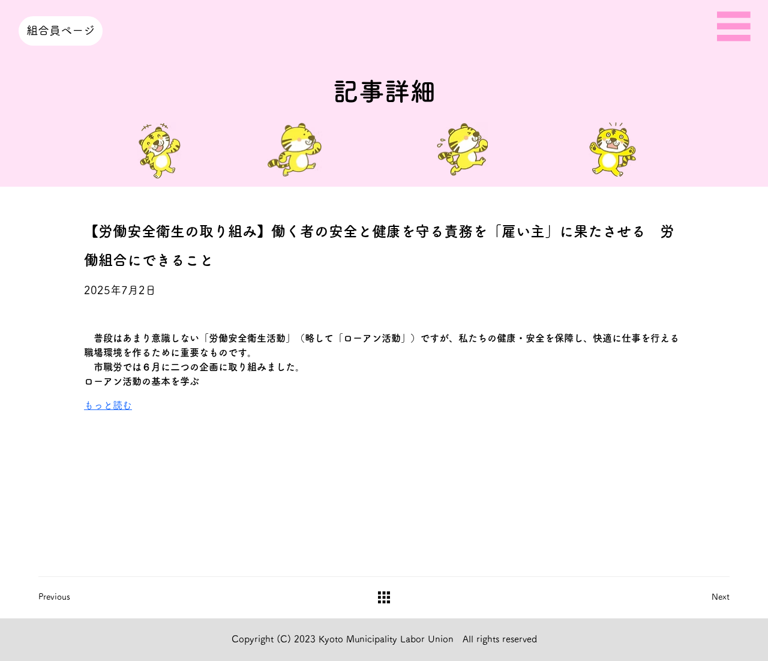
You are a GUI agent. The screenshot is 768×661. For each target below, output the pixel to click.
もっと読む (108, 405)
